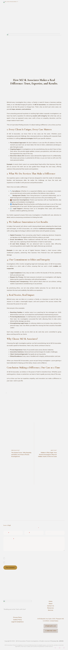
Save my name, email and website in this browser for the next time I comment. (25, 554)
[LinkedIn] (64, 648)
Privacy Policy (17, 617)
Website (49, 533)
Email (28, 533)
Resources (50, 608)
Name (7, 533)
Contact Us (50, 606)
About (50, 603)
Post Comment (10, 567)
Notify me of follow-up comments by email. (18, 558)
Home (50, 601)
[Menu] (63, 2)
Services (50, 610)
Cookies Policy (17, 619)
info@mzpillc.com (50, 626)
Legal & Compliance (17, 622)
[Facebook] (55, 648)
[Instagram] (59, 648)
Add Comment (9, 539)
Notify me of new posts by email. (15, 562)
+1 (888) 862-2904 (50, 630)
